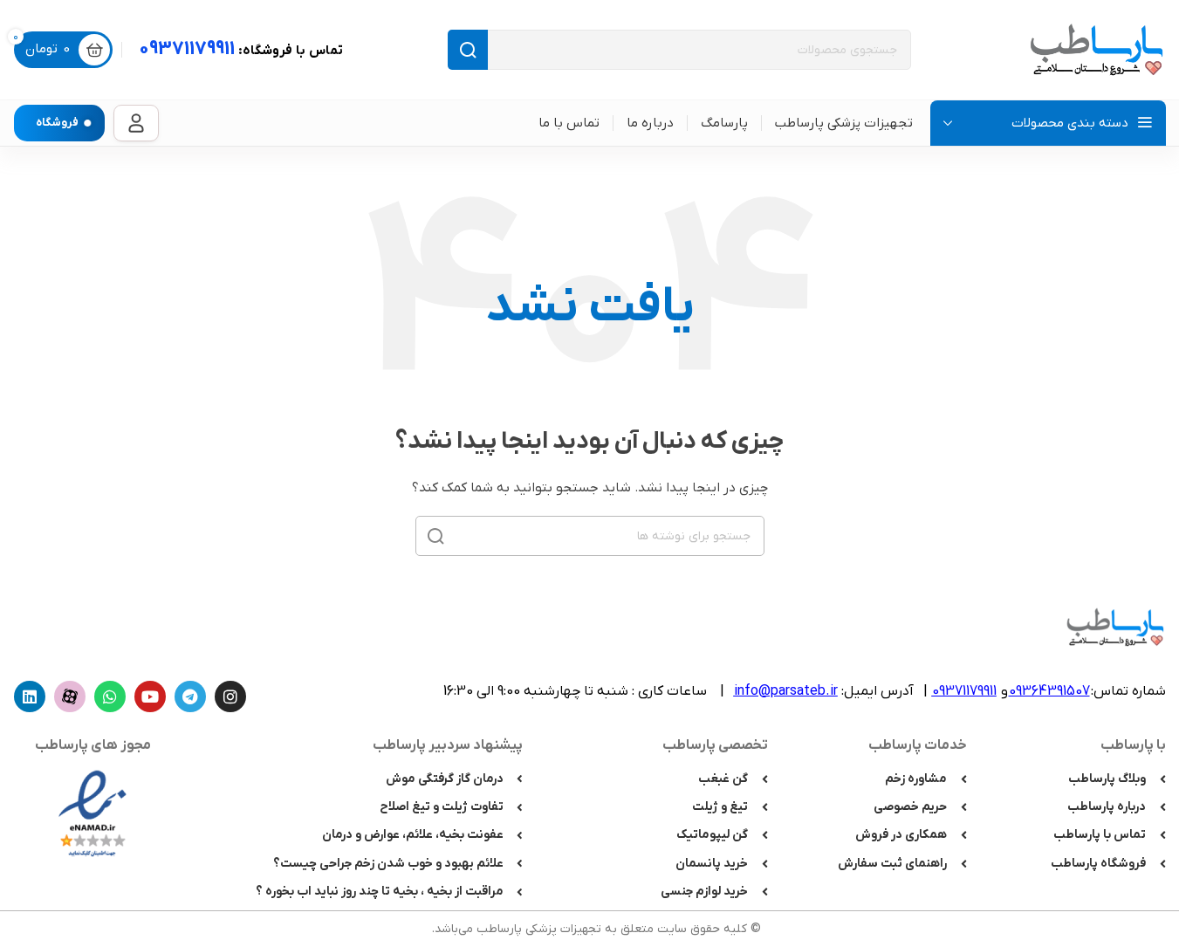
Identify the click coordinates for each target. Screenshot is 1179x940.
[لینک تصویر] (92, 812)
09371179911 (241, 49)
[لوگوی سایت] (1096, 49)
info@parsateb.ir (786, 691)
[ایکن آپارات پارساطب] (70, 696)
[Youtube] (150, 696)
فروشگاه (57, 122)
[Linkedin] (29, 696)
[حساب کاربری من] (136, 123)
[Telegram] (190, 696)
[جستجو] (468, 50)
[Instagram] (230, 696)
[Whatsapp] (110, 696)
